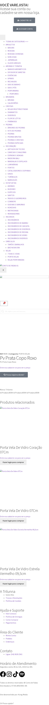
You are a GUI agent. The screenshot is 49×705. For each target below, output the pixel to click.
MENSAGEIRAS (14, 213)
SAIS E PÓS (12, 87)
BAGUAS (11, 47)
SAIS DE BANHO (14, 84)
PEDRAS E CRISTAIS (16, 140)
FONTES (11, 167)
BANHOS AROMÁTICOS (17, 69)
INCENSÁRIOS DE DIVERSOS (19, 229)
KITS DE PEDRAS (14, 131)
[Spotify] (22, 674)
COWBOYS (12, 201)
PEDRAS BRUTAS (14, 137)
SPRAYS (11, 78)
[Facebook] (3, 674)
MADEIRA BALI (13, 158)
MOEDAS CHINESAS (15, 54)
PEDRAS (9, 124)
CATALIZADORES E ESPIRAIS (19, 170)
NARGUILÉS (12, 180)
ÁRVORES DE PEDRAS (16, 127)
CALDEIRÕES (13, 103)
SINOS (10, 174)
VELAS (8, 250)
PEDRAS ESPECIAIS (15, 143)
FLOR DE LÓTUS (14, 118)
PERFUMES (14, 94)
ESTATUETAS (11, 183)
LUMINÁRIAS (13, 164)
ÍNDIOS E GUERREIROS (17, 198)
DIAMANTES (12, 112)
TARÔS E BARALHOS (16, 244)
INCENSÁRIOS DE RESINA (18, 232)
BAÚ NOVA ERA (14, 247)
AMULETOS (10, 44)
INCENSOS (10, 217)
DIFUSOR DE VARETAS (16, 72)
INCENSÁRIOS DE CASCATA (18, 226)
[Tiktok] (16, 674)
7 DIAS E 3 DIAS (14, 254)
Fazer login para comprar (13, 462)
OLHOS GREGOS (14, 63)
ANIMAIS (11, 186)
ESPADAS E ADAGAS (15, 155)
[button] (24, 703)
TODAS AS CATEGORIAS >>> (17, 41)
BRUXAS (11, 100)
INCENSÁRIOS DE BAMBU (18, 223)
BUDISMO (11, 189)
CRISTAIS (9, 106)
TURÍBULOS (12, 177)
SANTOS (11, 195)
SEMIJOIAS (12, 57)
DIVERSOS (12, 115)
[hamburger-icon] (2, 37)
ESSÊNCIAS (12, 75)
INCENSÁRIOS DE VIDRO (17, 235)
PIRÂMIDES (12, 121)
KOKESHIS (12, 207)
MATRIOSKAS (13, 210)
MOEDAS (11, 51)
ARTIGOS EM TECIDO (16, 149)
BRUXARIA (10, 97)
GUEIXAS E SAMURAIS (16, 204)
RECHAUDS (12, 81)
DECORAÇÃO (11, 146)
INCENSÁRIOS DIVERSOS (18, 238)
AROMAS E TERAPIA (14, 66)
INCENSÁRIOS (13, 220)
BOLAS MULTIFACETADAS (18, 109)
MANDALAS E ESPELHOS (17, 161)
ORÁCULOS (10, 241)
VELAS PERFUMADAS (16, 260)
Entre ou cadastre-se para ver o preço (15, 367)
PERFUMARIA (13, 90)
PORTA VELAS (13, 257)
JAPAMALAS (12, 60)
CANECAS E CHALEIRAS (17, 152)
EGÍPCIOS (12, 192)
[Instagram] (9, 674)
